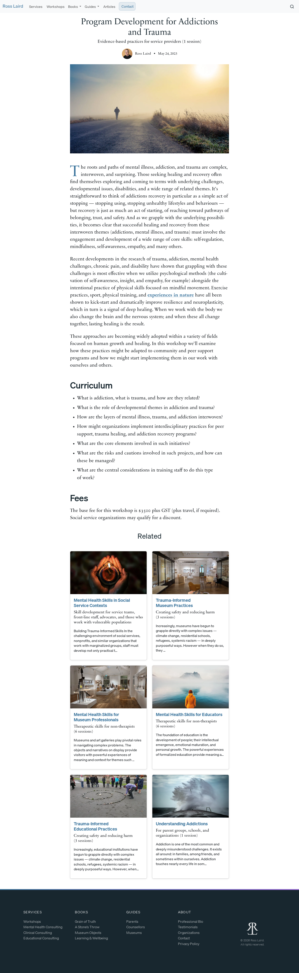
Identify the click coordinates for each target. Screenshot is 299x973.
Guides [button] (91, 6)
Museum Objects (88, 932)
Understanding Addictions (182, 823)
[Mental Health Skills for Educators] (190, 687)
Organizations (189, 932)
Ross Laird (13, 6)
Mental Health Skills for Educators (189, 714)
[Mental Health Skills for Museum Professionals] (108, 687)
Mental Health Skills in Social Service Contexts (102, 603)
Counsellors (135, 927)
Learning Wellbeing (91, 938)
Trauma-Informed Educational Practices (95, 826)
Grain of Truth (85, 921)
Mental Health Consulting (42, 927)
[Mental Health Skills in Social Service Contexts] (108, 572)
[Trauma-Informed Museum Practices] (190, 572)
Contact (127, 6)
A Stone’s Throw (87, 927)
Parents (132, 921)
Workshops (55, 6)
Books (81, 912)
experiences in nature (171, 295)
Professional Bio (190, 921)
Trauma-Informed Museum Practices (174, 603)
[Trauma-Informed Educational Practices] (108, 796)
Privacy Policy (188, 944)
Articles (109, 6)
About (184, 912)
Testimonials (188, 927)
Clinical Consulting (37, 932)
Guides (133, 912)
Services (35, 6)
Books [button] (73, 6)
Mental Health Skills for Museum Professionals (96, 717)
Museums (134, 932)
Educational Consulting (41, 938)
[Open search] (292, 6)
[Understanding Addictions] (190, 796)
